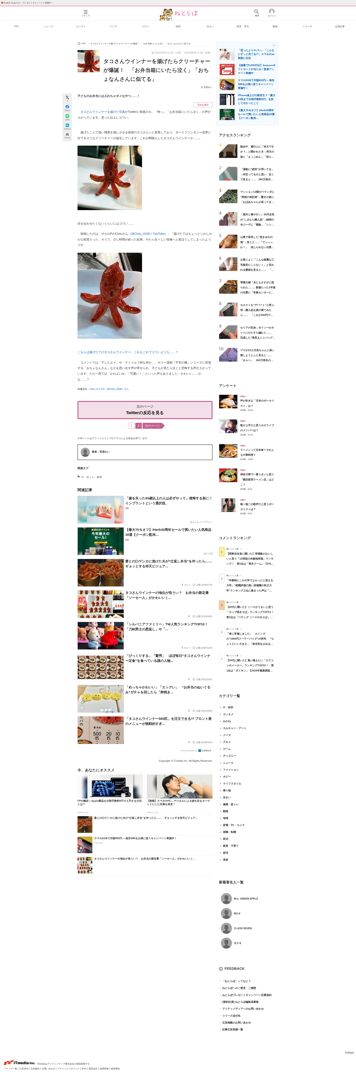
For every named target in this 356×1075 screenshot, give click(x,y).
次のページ (152, 425)
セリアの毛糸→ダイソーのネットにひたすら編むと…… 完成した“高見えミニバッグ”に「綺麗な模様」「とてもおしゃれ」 (257, 337)
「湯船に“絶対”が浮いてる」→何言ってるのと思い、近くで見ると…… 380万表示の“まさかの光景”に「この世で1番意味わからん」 (258, 179)
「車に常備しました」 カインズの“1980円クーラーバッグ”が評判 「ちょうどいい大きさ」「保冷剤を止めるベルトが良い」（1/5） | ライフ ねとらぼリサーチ (250, 643)
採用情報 (104, 1068)
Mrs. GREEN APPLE (246, 898)
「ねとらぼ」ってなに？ (235, 981)
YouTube (159, 233)
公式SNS (24, 1068)
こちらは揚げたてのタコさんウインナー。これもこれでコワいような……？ (128, 352)
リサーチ (307, 26)
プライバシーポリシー (68, 1068)
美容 (225, 859)
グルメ (145, 26)
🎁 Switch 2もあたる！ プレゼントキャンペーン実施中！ (27, 3)
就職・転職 (229, 831)
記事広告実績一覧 (231, 1029)
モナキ (238, 943)
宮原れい (208, 87)
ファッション (231, 769)
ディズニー (229, 755)
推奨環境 (115, 1068)
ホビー (227, 776)
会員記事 (340, 26)
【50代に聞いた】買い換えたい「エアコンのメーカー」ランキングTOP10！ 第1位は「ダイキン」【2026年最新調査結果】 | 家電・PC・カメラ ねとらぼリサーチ (250, 670)
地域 (178, 26)
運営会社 (93, 1068)
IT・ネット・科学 (91, 477)
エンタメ (81, 26)
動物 (275, 26)
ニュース (48, 26)
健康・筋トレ (231, 804)
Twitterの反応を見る (145, 412)
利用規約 (349, 1052)
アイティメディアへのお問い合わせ (241, 1008)
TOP (16, 26)
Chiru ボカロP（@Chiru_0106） (107, 389)
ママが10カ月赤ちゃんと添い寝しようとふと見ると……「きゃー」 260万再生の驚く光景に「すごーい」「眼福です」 (257, 360)
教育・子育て (231, 845)
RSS (84, 1068)
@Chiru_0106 (140, 233)
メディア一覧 (11, 1068)
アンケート (228, 386)
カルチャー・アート (234, 728)
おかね (227, 721)
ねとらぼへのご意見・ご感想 (237, 987)
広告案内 (35, 1068)
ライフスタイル (232, 783)
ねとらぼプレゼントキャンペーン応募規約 (245, 994)
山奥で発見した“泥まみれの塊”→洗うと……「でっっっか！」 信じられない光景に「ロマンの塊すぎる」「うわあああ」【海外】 (257, 247)
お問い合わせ (49, 1068)
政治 (225, 838)
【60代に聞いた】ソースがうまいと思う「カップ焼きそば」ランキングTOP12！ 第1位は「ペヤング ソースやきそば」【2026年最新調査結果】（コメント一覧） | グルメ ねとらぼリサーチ (251, 617)
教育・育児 (243, 26)
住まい (210, 26)
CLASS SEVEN (243, 928)
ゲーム (227, 748)
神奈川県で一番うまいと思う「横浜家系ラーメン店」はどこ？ (257, 479)
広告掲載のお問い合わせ (235, 1022)
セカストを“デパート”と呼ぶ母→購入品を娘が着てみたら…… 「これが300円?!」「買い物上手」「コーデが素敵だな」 (257, 315)
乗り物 (227, 790)
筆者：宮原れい (101, 451)
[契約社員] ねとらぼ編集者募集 (239, 1001)
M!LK (237, 913)
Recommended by (189, 750)
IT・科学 (228, 707)
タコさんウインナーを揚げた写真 (102, 111)
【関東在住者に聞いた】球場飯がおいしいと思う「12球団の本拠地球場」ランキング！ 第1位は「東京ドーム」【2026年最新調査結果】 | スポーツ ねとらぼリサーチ (249, 563)
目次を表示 (203, 105)
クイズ (113, 26)
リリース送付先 (229, 1015)
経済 (225, 852)
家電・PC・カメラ (234, 825)
